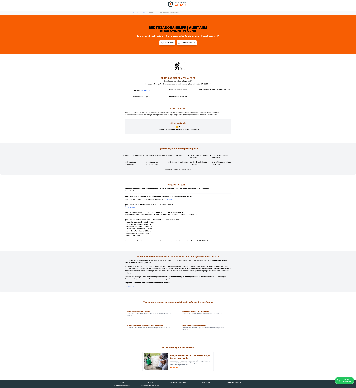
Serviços (150, 382)
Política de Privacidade (234, 382)
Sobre (122, 382)
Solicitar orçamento (188, 43)
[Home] (178, 4)
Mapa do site (206, 382)
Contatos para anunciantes (178, 382)
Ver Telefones (168, 43)
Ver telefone (145, 90)
